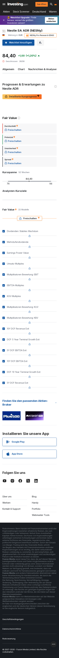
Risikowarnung (8, 639)
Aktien (6, 11)
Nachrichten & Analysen (42, 69)
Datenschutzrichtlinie (11, 629)
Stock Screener (21, 11)
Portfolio (36, 509)
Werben (6, 502)
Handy (35, 502)
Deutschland (39, 11)
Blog (34, 496)
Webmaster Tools (40, 515)
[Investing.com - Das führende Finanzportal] (18, 4)
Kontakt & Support (11, 509)
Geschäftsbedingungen (13, 619)
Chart (21, 69)
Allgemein (8, 69)
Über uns (6, 496)
